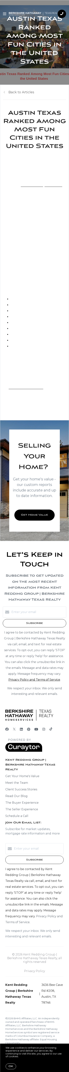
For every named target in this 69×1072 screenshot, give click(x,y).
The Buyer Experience (22, 802)
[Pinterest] (28, 729)
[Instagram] (43, 729)
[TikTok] (50, 729)
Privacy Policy (34, 971)
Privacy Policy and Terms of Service (34, 679)
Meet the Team (16, 782)
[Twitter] (14, 729)
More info (25, 1056)
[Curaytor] (23, 751)
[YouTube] (36, 729)
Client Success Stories (21, 789)
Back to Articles (21, 92)
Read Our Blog (16, 796)
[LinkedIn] (21, 729)
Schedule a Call (16, 816)
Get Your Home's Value (22, 776)
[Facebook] (7, 729)
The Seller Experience (21, 809)
